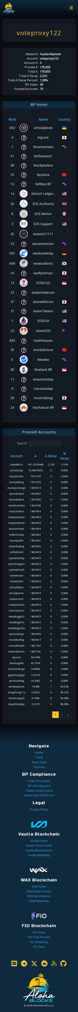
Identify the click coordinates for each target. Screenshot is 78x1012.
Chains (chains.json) (39, 791)
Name (43, 119)
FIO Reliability (39, 942)
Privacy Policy (39, 809)
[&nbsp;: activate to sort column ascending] (23, 119)
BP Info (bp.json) (39, 786)
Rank (12, 119)
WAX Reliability (39, 901)
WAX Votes (39, 886)
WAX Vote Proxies (39, 891)
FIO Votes (39, 932)
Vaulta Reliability (39, 855)
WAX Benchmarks (39, 896)
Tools (39, 757)
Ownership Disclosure (39, 795)
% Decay (64, 455)
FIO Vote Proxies (39, 937)
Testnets (39, 767)
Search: (22, 443)
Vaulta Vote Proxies (39, 845)
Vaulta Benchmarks (39, 850)
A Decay (51, 456)
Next (68, 714)
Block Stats (39, 762)
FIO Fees (39, 947)
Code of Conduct (39, 781)
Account (17, 456)
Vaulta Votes (39, 841)
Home (39, 753)
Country (64, 119)
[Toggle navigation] (71, 8)
